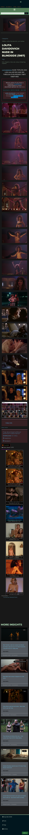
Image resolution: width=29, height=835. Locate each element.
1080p (4, 41)
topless (4, 63)
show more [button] (5, 427)
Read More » (6, 651)
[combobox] (12, 13)
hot (3, 62)
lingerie (7, 62)
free (20, 87)
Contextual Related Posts (10, 597)
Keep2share (7, 438)
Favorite (6, 445)
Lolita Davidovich (11, 41)
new (11, 62)
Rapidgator (7, 441)
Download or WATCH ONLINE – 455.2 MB (14, 90)
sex (14, 62)
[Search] (26, 13)
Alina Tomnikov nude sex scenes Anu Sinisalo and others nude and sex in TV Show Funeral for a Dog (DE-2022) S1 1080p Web (14, 646)
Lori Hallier (21, 41)
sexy (17, 62)
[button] (20, 2)
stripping (22, 62)
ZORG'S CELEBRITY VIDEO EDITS (11, 6)
